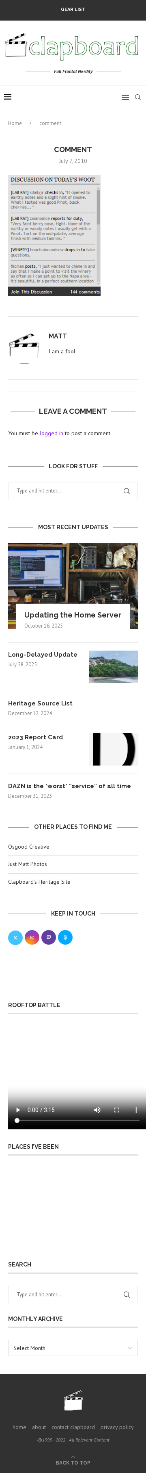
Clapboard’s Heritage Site (39, 881)
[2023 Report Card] (113, 749)
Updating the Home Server (72, 615)
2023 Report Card (35, 737)
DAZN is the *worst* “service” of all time (69, 786)
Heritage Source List (40, 703)
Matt (58, 336)
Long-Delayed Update (42, 654)
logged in (51, 433)
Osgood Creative (28, 846)
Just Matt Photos (27, 864)
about (39, 1427)
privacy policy (117, 1427)
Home (15, 123)
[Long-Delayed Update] (113, 667)
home (19, 1427)
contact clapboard (73, 1427)
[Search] (138, 97)
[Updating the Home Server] (73, 586)
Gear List (73, 9)
